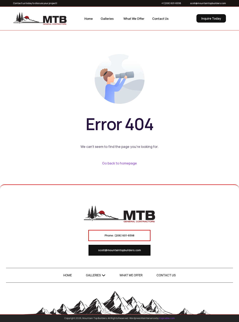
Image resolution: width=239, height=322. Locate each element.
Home (67, 275)
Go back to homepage (119, 163)
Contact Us (166, 275)
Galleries (93, 275)
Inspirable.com (167, 318)
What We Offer (131, 275)
